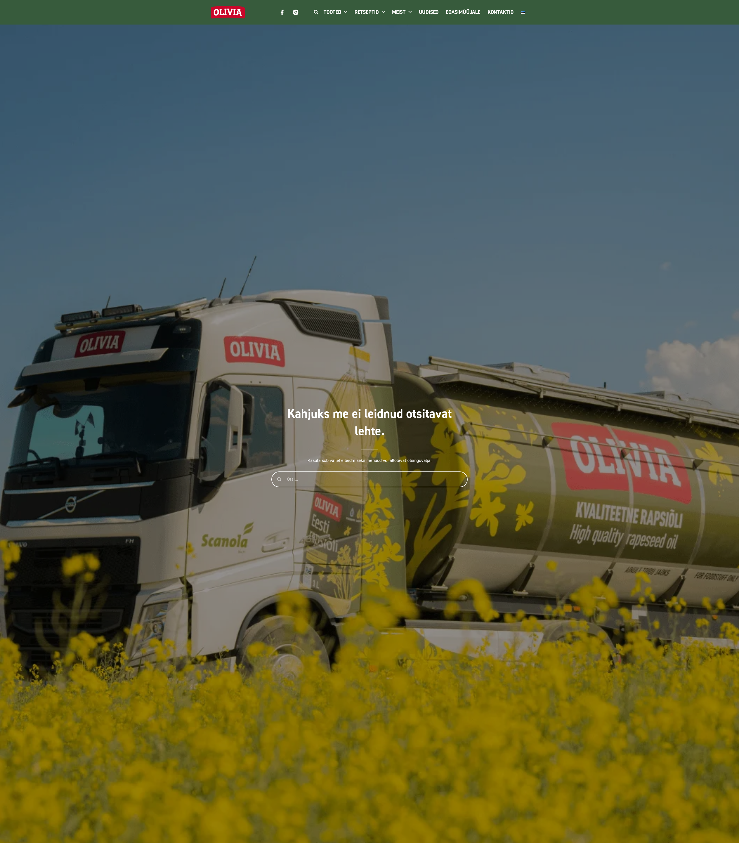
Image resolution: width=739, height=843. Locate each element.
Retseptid (366, 12)
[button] (316, 12)
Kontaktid (501, 12)
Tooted (332, 12)
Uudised (429, 12)
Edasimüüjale (463, 12)
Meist (399, 12)
